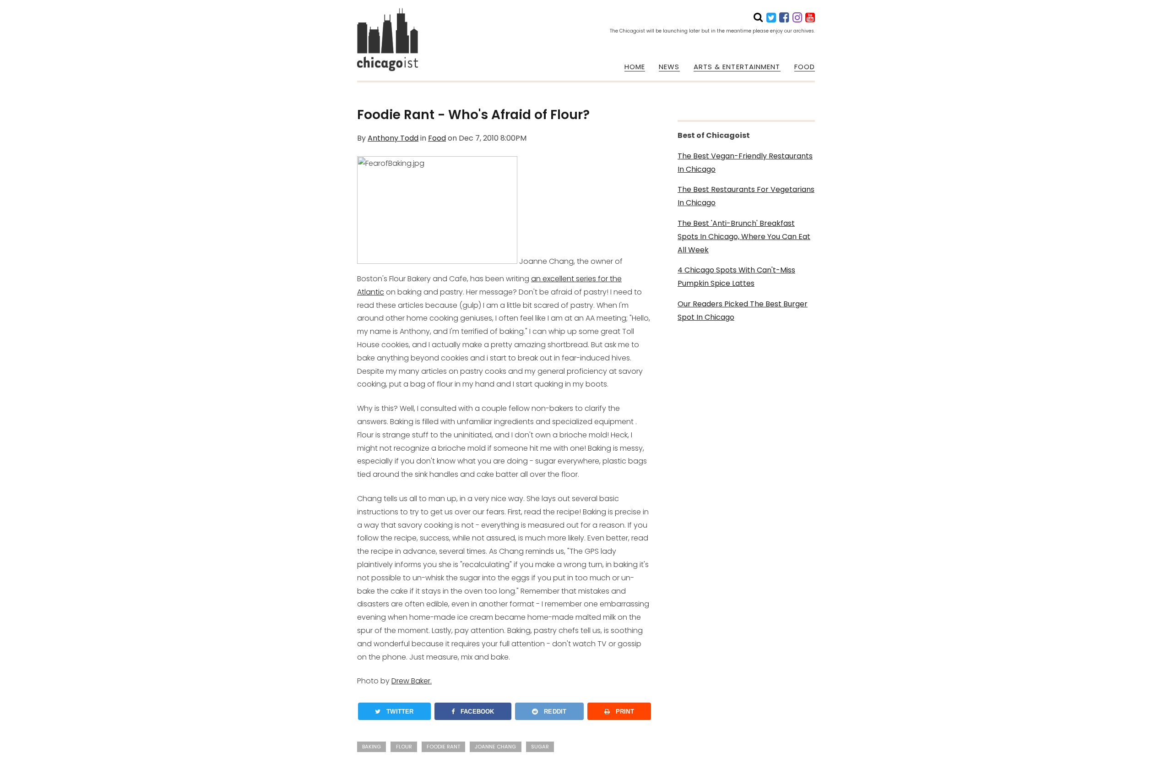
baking (371, 746)
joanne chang (495, 746)
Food (437, 138)
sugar (540, 746)
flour (404, 746)
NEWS (669, 66)
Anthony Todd (393, 138)
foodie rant (443, 746)
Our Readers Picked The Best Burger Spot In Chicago (743, 310)
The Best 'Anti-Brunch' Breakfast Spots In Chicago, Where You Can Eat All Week (744, 236)
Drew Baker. (411, 681)
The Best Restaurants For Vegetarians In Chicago (746, 196)
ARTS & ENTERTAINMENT (737, 66)
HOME (634, 66)
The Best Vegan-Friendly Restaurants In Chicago (745, 163)
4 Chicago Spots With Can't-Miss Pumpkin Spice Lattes (736, 277)
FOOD (804, 66)
